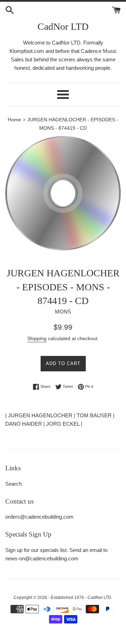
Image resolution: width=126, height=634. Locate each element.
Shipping (37, 338)
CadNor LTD (63, 26)
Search (13, 484)
